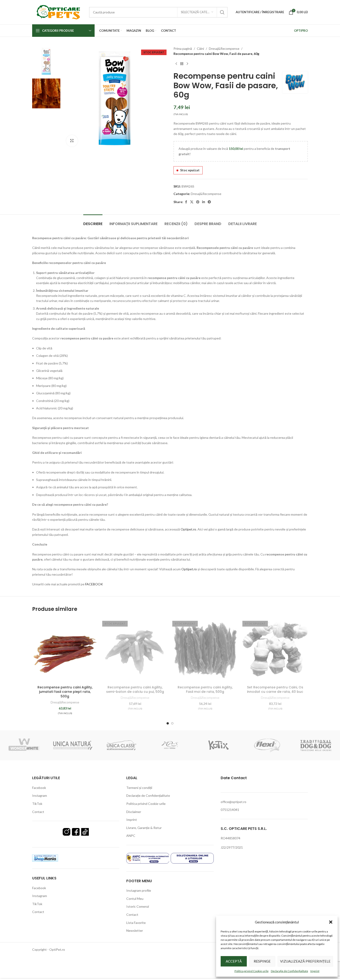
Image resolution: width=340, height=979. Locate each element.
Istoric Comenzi (137, 906)
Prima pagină (182, 48)
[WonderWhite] (24, 745)
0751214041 (230, 810)
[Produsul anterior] (176, 64)
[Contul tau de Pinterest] (198, 202)
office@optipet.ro (233, 802)
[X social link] (192, 202)
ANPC (130, 836)
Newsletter (134, 930)
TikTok (37, 804)
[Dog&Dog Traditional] (315, 745)
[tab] (92, 221)
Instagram (39, 795)
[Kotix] (218, 745)
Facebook (39, 788)
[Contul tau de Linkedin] (203, 202)
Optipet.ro (188, 529)
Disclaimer (133, 812)
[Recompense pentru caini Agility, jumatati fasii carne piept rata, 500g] (65, 650)
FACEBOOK (94, 584)
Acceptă (234, 961)
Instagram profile (138, 890)
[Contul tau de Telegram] (209, 202)
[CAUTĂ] (222, 12)
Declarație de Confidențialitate (289, 971)
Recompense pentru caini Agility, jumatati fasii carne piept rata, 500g (65, 692)
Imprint (314, 971)
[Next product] (187, 64)
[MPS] (170, 745)
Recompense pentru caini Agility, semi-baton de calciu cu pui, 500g (135, 689)
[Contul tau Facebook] (186, 202)
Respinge (262, 961)
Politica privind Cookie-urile (252, 971)
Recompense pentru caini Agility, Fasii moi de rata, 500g (205, 689)
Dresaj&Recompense (224, 48)
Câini (200, 48)
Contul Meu (134, 899)
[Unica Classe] (121, 745)
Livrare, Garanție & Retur (144, 828)
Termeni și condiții (139, 788)
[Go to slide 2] (172, 723)
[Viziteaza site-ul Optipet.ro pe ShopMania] (45, 858)
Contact (38, 812)
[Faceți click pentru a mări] (72, 141)
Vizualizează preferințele (305, 961)
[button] (330, 922)
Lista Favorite (136, 923)
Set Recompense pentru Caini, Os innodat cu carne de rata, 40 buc (275, 689)
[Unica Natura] (73, 745)
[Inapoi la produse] (182, 64)
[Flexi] (267, 745)
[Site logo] (58, 12)
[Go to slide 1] (168, 723)
